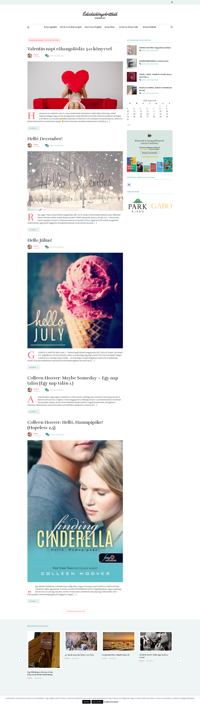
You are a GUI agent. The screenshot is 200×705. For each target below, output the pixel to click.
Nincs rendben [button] (97, 702)
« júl (128, 125)
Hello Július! (39, 240)
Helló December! (44, 138)
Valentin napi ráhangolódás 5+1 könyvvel (69, 49)
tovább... (33, 128)
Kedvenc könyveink (128, 27)
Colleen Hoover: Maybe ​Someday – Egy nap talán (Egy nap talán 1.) (72, 380)
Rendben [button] (86, 702)
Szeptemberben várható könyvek (116, 655)
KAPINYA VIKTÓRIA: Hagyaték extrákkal (155, 47)
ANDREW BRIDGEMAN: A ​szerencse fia (153, 61)
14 (154, 111)
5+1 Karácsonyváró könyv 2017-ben (79, 655)
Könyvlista (109, 27)
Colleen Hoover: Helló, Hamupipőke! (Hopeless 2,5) (65, 425)
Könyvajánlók (50, 27)
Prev (130, 205)
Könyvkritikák (149, 27)
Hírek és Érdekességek (71, 27)
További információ (110, 702)
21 (154, 114)
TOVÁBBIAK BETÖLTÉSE (76, 611)
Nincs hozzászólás (56, 55)
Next (169, 205)
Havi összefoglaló (93, 27)
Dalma (36, 55)
